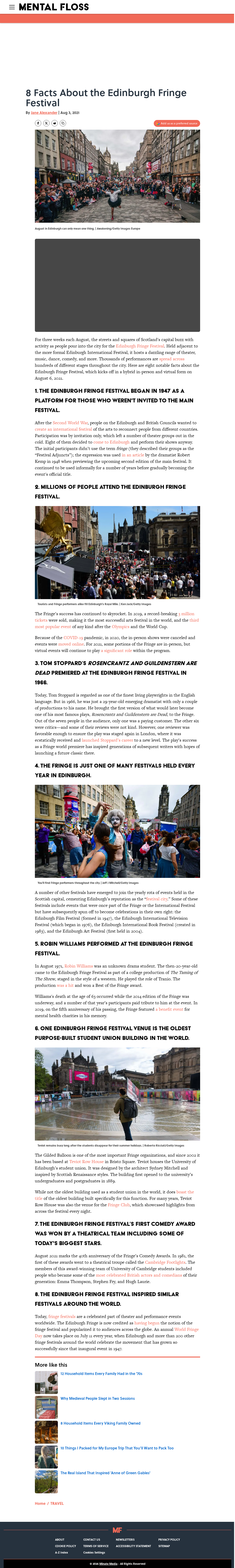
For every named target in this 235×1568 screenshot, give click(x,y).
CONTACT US (91, 1539)
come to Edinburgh (111, 442)
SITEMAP (164, 1546)
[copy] (63, 123)
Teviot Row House (86, 1161)
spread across (172, 359)
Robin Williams (78, 966)
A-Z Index (61, 1552)
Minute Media (108, 1564)
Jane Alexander (44, 112)
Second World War (70, 423)
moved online (71, 644)
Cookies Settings (94, 1552)
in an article (133, 455)
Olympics (120, 626)
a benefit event (170, 1009)
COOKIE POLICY (65, 1546)
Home (40, 1503)
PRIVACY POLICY (169, 1539)
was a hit (65, 985)
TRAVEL (57, 1503)
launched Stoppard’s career (107, 740)
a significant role (116, 650)
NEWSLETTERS (125, 1539)
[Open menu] (12, 7)
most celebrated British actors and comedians (139, 1275)
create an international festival (63, 429)
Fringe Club (119, 1205)
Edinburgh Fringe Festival (140, 346)
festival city (156, 899)
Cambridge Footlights (165, 1262)
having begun (146, 1323)
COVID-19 (73, 638)
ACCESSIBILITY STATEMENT (133, 1546)
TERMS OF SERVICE (96, 1546)
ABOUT (59, 1539)
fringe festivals (62, 1316)
